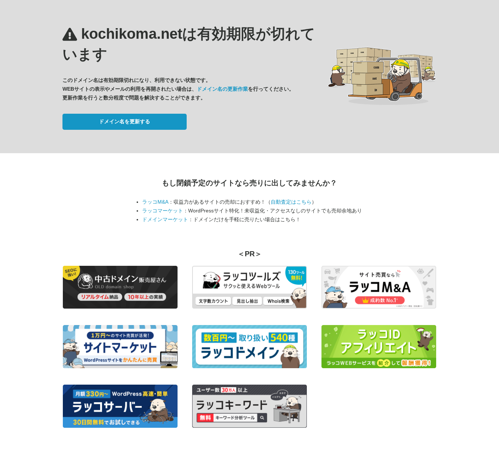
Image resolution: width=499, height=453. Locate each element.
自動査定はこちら (291, 202)
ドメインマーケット (165, 219)
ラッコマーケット (162, 211)
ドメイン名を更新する (124, 121)
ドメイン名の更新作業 (222, 89)
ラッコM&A (155, 202)
